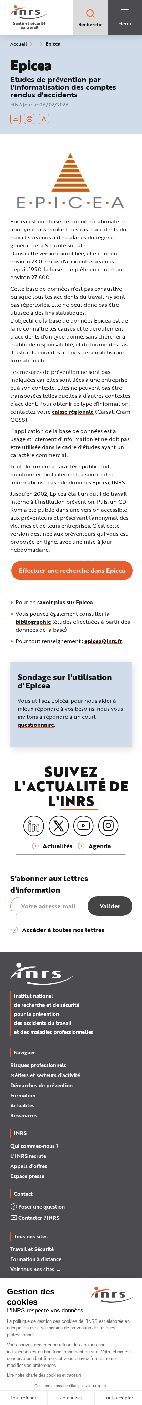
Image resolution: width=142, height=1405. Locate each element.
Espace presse (27, 1176)
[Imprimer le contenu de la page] (29, 118)
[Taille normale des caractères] (44, 118)
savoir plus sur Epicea (65, 602)
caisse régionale (73, 411)
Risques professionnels (38, 1065)
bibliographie (33, 621)
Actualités (22, 1105)
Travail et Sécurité (32, 1249)
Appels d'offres (28, 1166)
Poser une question (41, 1206)
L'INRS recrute (28, 1156)
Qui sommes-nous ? (34, 1146)
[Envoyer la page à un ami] (15, 119)
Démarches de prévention (41, 1085)
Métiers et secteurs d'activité (45, 1075)
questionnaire (36, 724)
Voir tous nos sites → (35, 1269)
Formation (23, 1095)
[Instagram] (108, 826)
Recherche (90, 24)
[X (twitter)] (58, 826)
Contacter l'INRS (38, 1217)
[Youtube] (83, 826)
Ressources (23, 1115)
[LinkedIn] (33, 826)
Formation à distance (35, 1259)
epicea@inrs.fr (103, 641)
